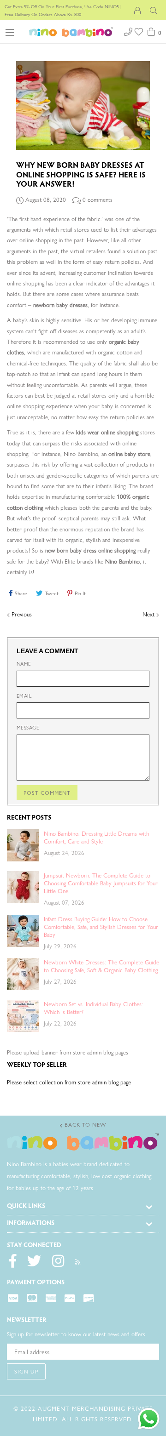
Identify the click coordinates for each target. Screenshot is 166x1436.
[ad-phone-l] (128, 30)
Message (28, 727)
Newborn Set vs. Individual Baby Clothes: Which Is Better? (93, 1007)
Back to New (84, 1124)
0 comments (98, 199)
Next (148, 614)
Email (24, 695)
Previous (22, 614)
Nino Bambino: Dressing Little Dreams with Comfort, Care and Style (96, 837)
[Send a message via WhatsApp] (148, 1418)
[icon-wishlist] (139, 30)
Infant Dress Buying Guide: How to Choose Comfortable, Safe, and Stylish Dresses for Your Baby (101, 926)
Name (24, 663)
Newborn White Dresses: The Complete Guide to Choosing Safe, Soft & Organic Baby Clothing (101, 966)
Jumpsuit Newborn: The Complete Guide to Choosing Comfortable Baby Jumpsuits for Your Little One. (101, 883)
